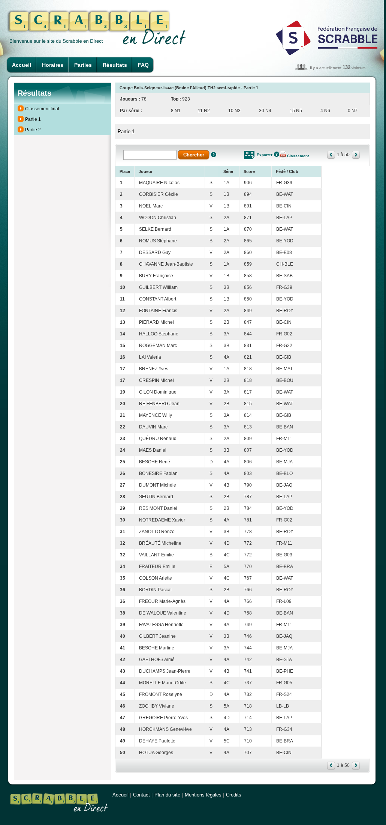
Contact (141, 795)
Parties (83, 65)
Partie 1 (33, 119)
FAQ (143, 65)
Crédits (233, 795)
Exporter (264, 155)
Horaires (52, 65)
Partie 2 (33, 129)
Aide (214, 155)
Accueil (21, 65)
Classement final (42, 108)
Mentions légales (203, 795)
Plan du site (167, 795)
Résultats (115, 65)
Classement (298, 156)
